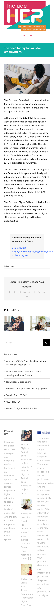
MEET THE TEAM (14, 401)
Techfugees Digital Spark (18, 381)
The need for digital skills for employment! (27, 388)
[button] (6, 324)
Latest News (9, 266)
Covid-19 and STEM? (16, 395)
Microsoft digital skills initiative (21, 408)
